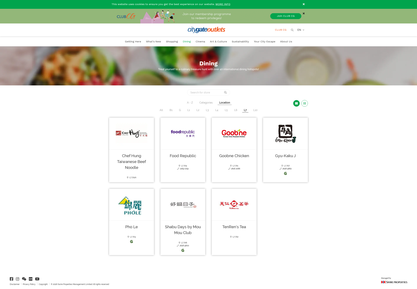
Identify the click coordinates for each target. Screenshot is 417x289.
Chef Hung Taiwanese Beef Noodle (131, 162)
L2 (197, 110)
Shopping (172, 41)
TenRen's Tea (234, 227)
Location (224, 102)
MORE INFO (223, 4)
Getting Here (133, 41)
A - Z (190, 102)
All (161, 110)
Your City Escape (264, 41)
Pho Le (131, 227)
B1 (171, 110)
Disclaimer (15, 284)
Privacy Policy (29, 284)
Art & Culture (218, 41)
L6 (235, 110)
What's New (153, 41)
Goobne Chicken (234, 156)
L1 (188, 110)
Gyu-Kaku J (285, 156)
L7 (245, 110)
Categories (206, 102)
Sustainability (240, 41)
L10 (255, 110)
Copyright (43, 284)
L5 (226, 110)
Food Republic (183, 156)
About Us (286, 41)
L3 (207, 110)
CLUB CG (281, 30)
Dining (187, 41)
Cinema (200, 41)
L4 (216, 110)
